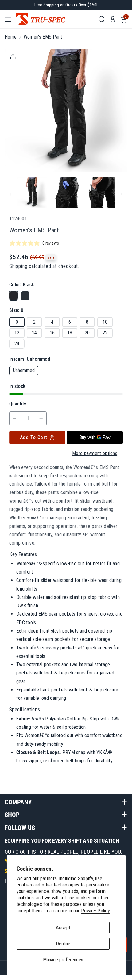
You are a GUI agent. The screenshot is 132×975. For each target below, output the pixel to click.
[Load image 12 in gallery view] (100, 192)
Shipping (18, 266)
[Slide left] (11, 194)
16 (52, 333)
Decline (63, 944)
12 (16, 333)
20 (87, 333)
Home (11, 37)
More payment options (94, 453)
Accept (63, 928)
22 (105, 333)
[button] (10, 19)
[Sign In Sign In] (112, 19)
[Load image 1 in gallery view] (32, 192)
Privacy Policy (95, 911)
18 (69, 333)
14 (34, 333)
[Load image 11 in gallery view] (66, 192)
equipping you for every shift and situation (62, 840)
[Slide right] (121, 194)
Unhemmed (24, 370)
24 (16, 343)
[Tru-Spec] (55, 19)
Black (13, 295)
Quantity (17, 404)
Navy (25, 295)
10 (105, 322)
